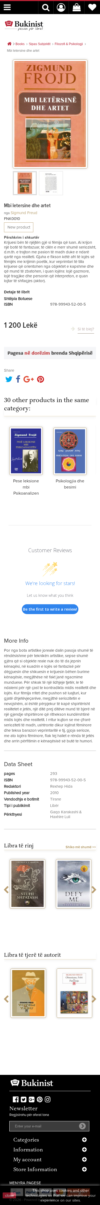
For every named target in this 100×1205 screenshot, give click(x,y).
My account (27, 1160)
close (9, 1195)
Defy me (73, 913)
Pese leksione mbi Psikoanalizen (26, 487)
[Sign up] (82, 1126)
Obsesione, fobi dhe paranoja (73, 1024)
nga (7, 213)
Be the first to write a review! (50, 609)
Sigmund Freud (24, 213)
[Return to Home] (9, 44)
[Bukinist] (24, 25)
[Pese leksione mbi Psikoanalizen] (26, 449)
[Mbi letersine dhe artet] (25, 183)
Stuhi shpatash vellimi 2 (27, 915)
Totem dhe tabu (27, 1022)
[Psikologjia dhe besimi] (70, 449)
